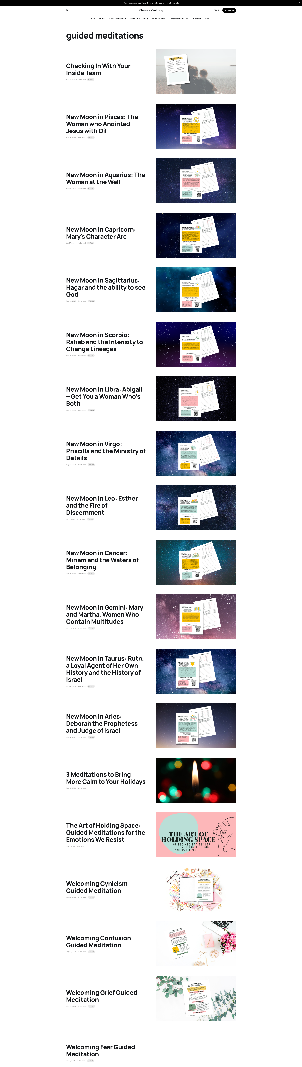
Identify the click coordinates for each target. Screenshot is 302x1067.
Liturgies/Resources (178, 18)
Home (92, 18)
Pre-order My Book (117, 18)
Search (208, 18)
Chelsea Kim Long (151, 10)
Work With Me (158, 18)
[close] (299, 3)
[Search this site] (67, 10)
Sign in (217, 10)
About (102, 18)
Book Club (196, 18)
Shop (145, 18)
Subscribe (135, 18)
